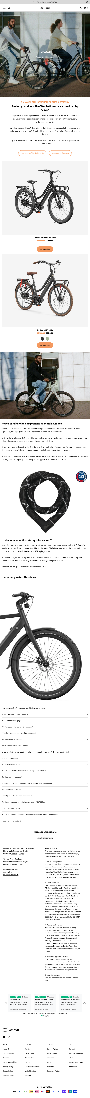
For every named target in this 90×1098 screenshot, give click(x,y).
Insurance (50, 1058)
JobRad (27, 1049)
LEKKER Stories (8, 1053)
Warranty (50, 1067)
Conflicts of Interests (10, 875)
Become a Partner (53, 1071)
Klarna (49, 1062)
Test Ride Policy (8, 1075)
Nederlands (17, 851)
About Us (6, 1049)
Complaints (7, 872)
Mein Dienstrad (30, 1071)
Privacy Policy (8, 1067)
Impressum (73, 1067)
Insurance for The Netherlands (32, 153)
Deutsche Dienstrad (32, 1067)
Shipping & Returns (76, 1053)
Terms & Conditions (10, 1062)
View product (45, 249)
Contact (72, 1049)
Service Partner (52, 1049)
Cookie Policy (8, 1071)
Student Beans (52, 1053)
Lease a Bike (29, 1053)
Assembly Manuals (76, 1062)
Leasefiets (28, 1062)
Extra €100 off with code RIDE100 (45, 2)
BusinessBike (29, 1058)
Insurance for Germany (60, 153)
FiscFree (28, 1075)
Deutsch (14, 854)
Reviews (6, 1058)
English (25, 851)
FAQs (71, 1058)
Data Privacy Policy (10, 869)
